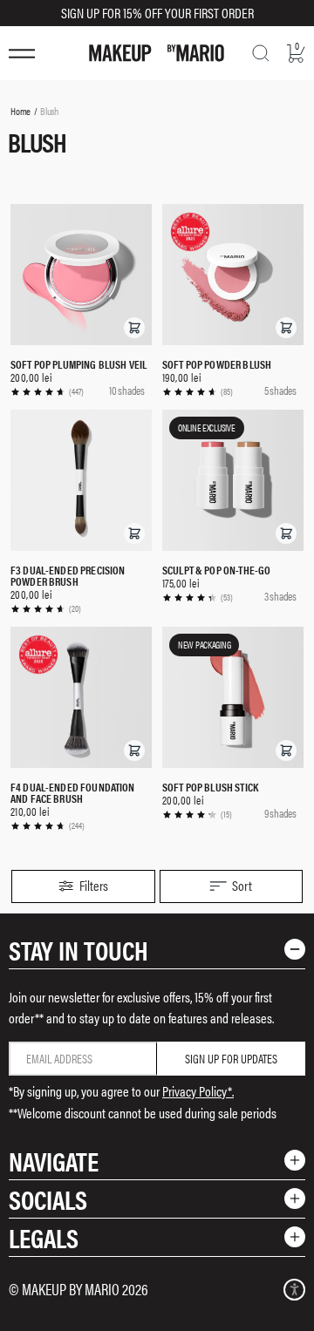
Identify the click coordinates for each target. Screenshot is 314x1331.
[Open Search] (261, 53)
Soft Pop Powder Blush (216, 364)
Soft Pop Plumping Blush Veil (78, 364)
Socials (48, 1199)
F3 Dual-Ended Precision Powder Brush (67, 575)
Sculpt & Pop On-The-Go (216, 569)
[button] (134, 327)
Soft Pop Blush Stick (210, 786)
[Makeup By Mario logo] (156, 53)
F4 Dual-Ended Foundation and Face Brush (72, 792)
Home (20, 111)
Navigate (54, 1160)
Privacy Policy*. (198, 1091)
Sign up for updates (231, 1058)
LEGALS (43, 1237)
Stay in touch (78, 949)
